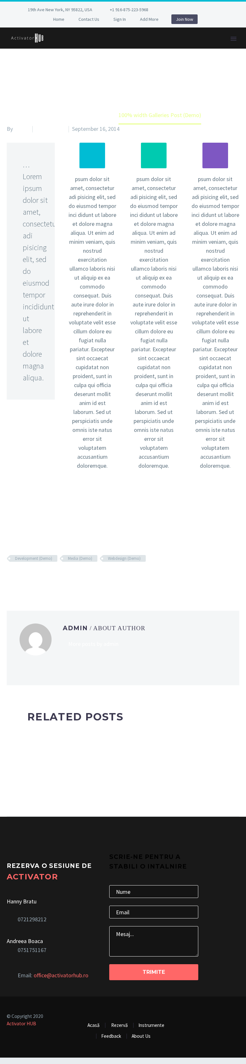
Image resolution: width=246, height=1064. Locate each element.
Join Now (184, 19)
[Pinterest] (212, 10)
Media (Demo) (80, 558)
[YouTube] (222, 10)
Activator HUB (21, 1023)
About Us (141, 1036)
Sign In (119, 19)
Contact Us (88, 19)
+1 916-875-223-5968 (129, 9)
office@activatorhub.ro (61, 975)
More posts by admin (93, 643)
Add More (149, 19)
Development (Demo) (33, 558)
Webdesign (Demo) (124, 558)
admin (21, 128)
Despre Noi (75, 47)
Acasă (93, 1025)
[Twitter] (193, 10)
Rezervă (206, 47)
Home (58, 19)
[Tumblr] (39, 577)
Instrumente (122, 47)
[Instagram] (203, 10)
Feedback (168, 47)
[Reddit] (59, 577)
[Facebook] (174, 10)
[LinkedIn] (183, 10)
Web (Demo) (50, 128)
